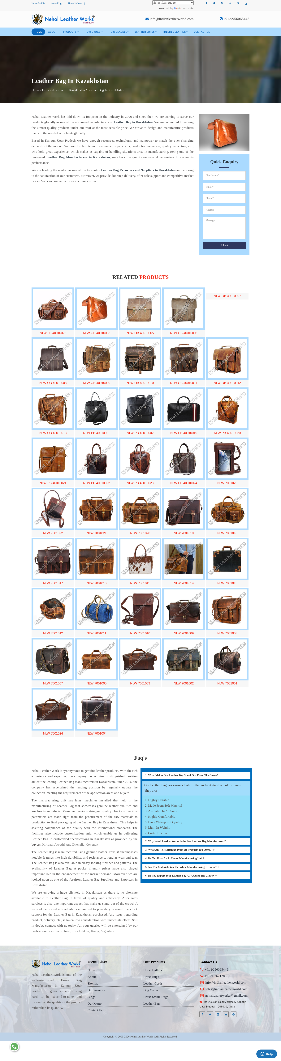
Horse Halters (75, 3)
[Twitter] (214, 3)
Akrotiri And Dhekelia (69, 844)
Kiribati (47, 844)
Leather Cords (145, 31)
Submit (224, 245)
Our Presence (97, 990)
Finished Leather (174, 31)
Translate (187, 8)
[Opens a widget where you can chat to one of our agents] (266, 1054)
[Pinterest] (237, 3)
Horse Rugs (57, 3)
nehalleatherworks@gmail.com (226, 995)
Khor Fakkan (80, 931)
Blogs (91, 997)
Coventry (92, 844)
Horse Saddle (38, 3)
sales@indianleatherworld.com (226, 989)
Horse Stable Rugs (155, 997)
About (52, 31)
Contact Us (202, 31)
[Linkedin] (230, 3)
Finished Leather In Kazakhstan (63, 90)
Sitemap (93, 983)
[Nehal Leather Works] (64, 19)
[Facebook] (206, 3)
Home (38, 31)
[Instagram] (222, 3)
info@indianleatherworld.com (172, 19)
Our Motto (95, 1003)
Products (69, 31)
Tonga (95, 931)
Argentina (107, 931)
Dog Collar (150, 990)
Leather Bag (151, 1003)
